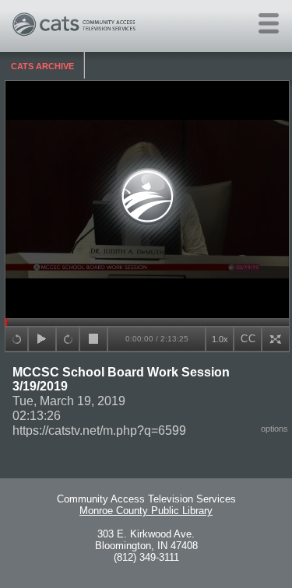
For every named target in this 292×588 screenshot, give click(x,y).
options (274, 428)
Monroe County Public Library (146, 510)
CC (248, 339)
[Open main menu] (268, 23)
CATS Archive (42, 66)
